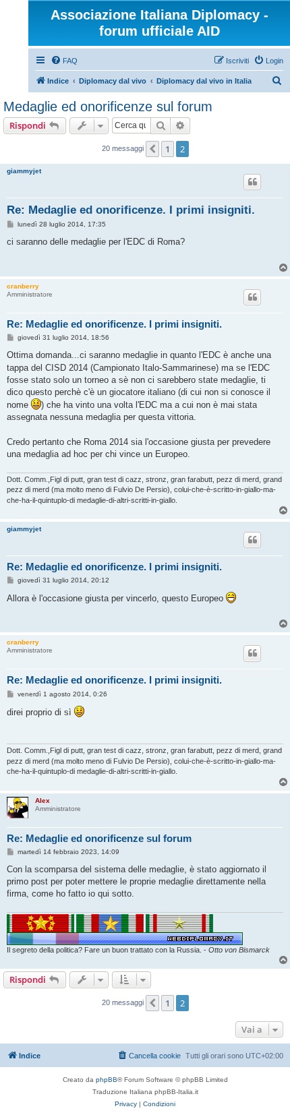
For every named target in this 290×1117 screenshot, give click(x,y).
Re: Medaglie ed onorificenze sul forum (99, 838)
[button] (152, 149)
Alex (42, 800)
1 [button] (167, 149)
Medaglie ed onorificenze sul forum (107, 106)
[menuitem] (64, 61)
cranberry (23, 286)
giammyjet (24, 171)
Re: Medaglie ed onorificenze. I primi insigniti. (131, 210)
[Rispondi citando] (252, 182)
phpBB (106, 1079)
